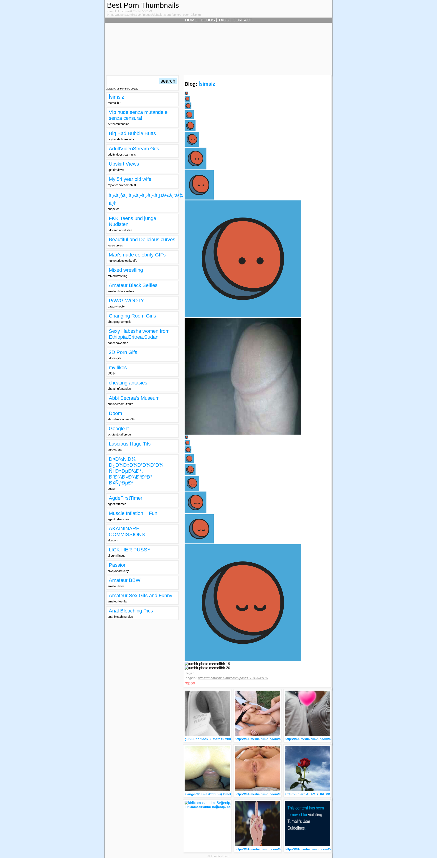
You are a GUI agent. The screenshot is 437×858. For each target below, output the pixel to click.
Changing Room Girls (132, 316)
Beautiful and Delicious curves (142, 239)
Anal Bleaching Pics (131, 611)
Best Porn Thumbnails (143, 5)
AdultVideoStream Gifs (134, 148)
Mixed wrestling (126, 270)
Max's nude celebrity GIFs (137, 255)
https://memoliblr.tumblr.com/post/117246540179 (233, 678)
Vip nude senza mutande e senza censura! (138, 115)
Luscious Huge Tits (130, 444)
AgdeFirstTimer (125, 498)
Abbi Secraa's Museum (134, 398)
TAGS (223, 20)
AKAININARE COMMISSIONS (127, 531)
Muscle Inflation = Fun (133, 513)
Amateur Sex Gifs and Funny (140, 595)
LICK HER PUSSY (130, 550)
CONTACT (242, 20)
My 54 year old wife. (131, 179)
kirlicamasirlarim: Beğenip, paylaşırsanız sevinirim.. (224, 807)
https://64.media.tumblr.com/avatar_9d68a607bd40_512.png (331, 739)
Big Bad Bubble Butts (132, 133)
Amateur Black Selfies (133, 285)
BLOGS (208, 20)
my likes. (118, 367)
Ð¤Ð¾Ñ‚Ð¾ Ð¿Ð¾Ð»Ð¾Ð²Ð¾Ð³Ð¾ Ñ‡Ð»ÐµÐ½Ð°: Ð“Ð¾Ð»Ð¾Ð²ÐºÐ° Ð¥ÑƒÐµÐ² (136, 471)
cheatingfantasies (128, 383)
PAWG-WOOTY (126, 300)
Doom (115, 413)
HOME (191, 20)
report (190, 683)
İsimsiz (116, 97)
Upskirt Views (124, 164)
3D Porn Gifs (123, 352)
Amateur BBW (124, 580)
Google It (119, 428)
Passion (118, 565)
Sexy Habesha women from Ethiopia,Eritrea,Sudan (139, 334)
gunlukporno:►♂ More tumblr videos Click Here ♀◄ (225, 739)
